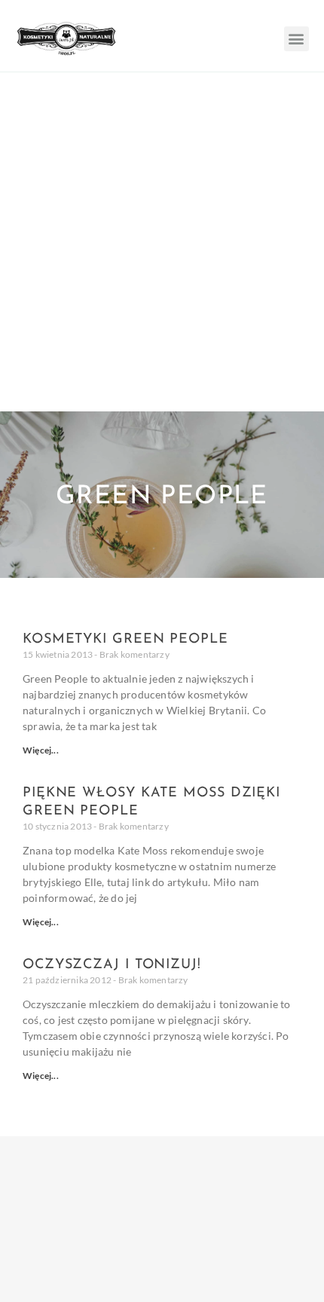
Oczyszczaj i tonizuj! (112, 965)
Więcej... (41, 750)
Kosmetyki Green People (125, 639)
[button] (296, 38)
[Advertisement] (162, 242)
